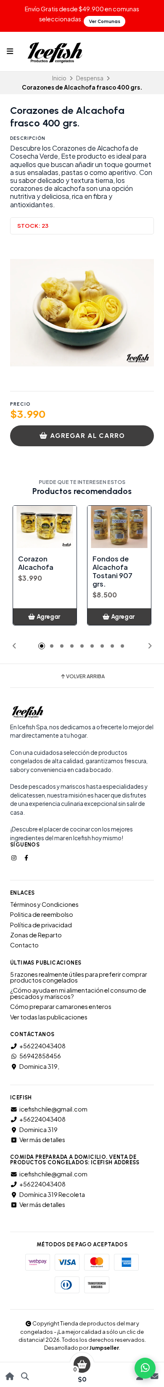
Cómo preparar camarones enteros (60, 1006)
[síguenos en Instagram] (14, 857)
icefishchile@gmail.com (53, 1109)
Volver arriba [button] (85, 676)
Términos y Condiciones (44, 904)
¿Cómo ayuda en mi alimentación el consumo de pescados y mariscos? (78, 993)
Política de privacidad (41, 925)
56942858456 (40, 1056)
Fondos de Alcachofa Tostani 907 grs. (112, 571)
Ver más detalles (42, 1140)
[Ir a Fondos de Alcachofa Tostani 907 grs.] (119, 527)
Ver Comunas (104, 21)
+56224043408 (42, 1046)
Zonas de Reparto (36, 935)
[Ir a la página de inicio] (10, 1376)
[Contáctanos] (154, 1376)
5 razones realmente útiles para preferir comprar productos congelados (78, 977)
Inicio (59, 78)
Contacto (24, 945)
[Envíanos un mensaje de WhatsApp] (145, 1368)
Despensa (89, 78)
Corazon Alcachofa (35, 563)
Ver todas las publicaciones (48, 1017)
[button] (14, 646)
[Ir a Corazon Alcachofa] (45, 527)
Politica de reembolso (41, 914)
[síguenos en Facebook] (27, 857)
